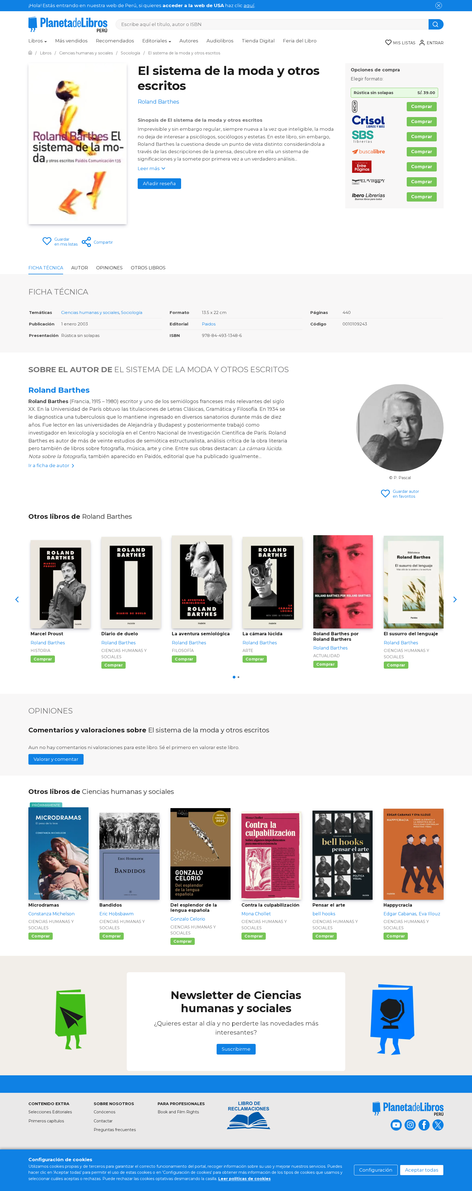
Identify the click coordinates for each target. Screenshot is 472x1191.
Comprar (421, 106)
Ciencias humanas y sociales (90, 312)
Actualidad (326, 655)
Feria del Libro (300, 40)
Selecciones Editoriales (50, 1112)
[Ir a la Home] (30, 53)
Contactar (103, 1121)
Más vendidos (71, 40)
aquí (249, 5)
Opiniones (109, 267)
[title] (408, 1109)
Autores (188, 40)
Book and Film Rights (178, 1112)
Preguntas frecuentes (115, 1129)
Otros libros (148, 267)
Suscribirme (236, 1049)
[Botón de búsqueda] (436, 24)
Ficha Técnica (45, 267)
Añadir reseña (159, 183)
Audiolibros (220, 40)
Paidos (209, 324)
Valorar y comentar (56, 759)
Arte (248, 650)
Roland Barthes (59, 390)
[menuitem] (37, 43)
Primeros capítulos (46, 1121)
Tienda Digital (258, 40)
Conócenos (104, 1112)
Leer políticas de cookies (244, 1178)
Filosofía (183, 650)
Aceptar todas (421, 1170)
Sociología (131, 312)
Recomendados (115, 40)
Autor (79, 267)
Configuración (376, 1170)
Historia (40, 650)
